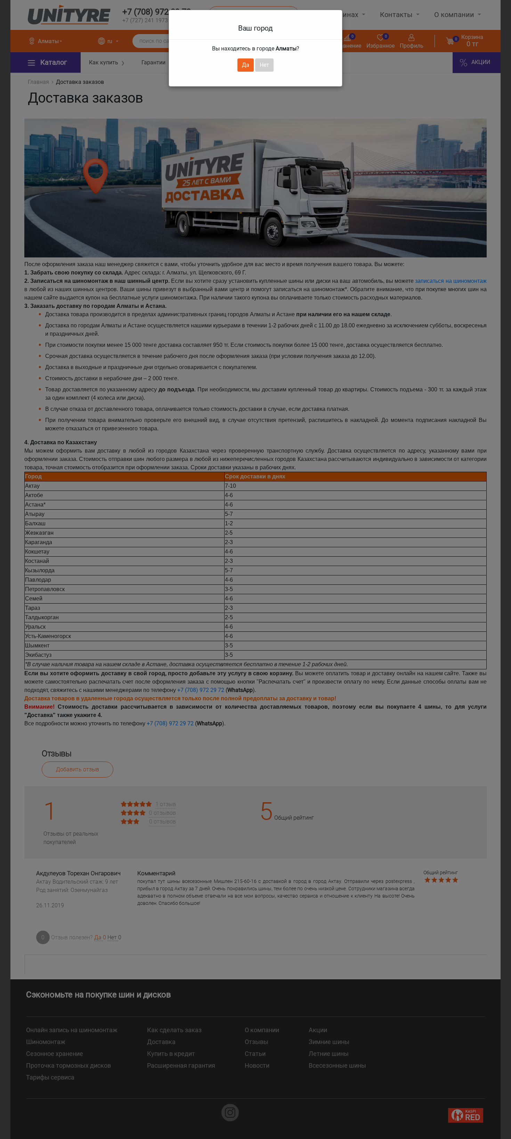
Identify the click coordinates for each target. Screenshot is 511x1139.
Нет (264, 65)
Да (245, 65)
